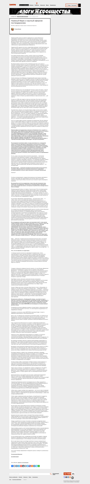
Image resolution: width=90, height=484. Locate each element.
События (31, 5)
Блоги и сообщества (24, 5)
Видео (47, 5)
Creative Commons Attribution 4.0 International (71, 481)
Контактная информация (16, 479)
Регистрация (73, 5)
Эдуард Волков (18, 29)
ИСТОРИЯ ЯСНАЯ (15, 456)
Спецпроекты (53, 5)
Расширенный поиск (56, 474)
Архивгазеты (73, 474)
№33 (69, 473)
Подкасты (37, 5)
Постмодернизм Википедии (16, 454)
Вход (69, 5)
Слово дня (42, 5)
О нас (10, 479)
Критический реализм (22, 16)
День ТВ (25, 479)
